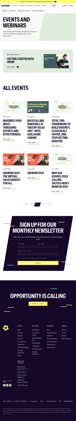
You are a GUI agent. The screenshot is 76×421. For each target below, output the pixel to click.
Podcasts (49, 336)
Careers (64, 333)
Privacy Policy (43, 258)
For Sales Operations (35, 353)
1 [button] (25, 204)
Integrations (20, 344)
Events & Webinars (52, 338)
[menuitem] (15, 6)
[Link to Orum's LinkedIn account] (7, 385)
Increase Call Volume (35, 334)
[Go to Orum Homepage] (5, 6)
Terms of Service (33, 258)
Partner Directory (66, 338)
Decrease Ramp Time (36, 339)
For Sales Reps (36, 343)
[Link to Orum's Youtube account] (10, 385)
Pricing (19, 355)
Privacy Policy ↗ (21, 372)
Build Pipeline (36, 330)
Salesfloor (20, 336)
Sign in (54, 5)
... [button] (43, 204)
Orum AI (19, 338)
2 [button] (31, 204)
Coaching (20, 333)
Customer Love (51, 344)
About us (64, 330)
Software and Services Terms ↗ (22, 368)
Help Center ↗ (51, 347)
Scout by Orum (21, 341)
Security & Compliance (20, 351)
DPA (60, 401)
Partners (64, 336)
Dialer (19, 330)
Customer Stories (52, 341)
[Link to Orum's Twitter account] (4, 385)
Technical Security (22, 385)
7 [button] (49, 204)
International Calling (22, 347)
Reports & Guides (52, 333)
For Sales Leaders (37, 349)
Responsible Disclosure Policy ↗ (22, 381)
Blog (48, 330)
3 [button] (37, 204)
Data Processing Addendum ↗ (21, 376)
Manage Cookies (68, 401)
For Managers (36, 346)
